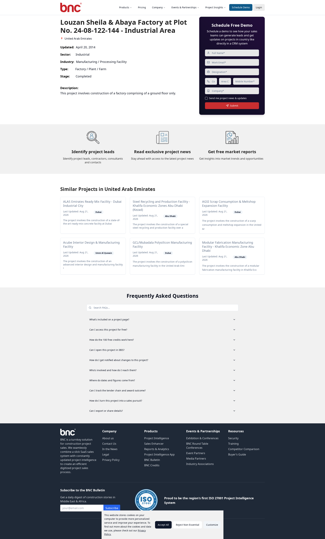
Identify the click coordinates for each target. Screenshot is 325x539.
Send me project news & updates (228, 98)
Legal (105, 454)
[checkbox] (206, 98)
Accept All (163, 524)
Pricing (142, 7)
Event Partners (195, 453)
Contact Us (109, 444)
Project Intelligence (156, 438)
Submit (234, 105)
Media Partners (196, 458)
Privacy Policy (111, 460)
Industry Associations (200, 464)
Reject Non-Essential (187, 524)
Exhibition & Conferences (202, 438)
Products (124, 7)
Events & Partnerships (184, 7)
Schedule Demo (241, 7)
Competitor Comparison (243, 449)
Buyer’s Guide (237, 454)
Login (259, 7)
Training (233, 444)
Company (157, 7)
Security (233, 438)
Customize (212, 524)
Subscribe (111, 508)
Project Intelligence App (159, 454)
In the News (109, 449)
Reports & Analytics (156, 449)
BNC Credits (151, 465)
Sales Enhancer (154, 444)
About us (108, 438)
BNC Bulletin (152, 460)
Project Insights (214, 7)
